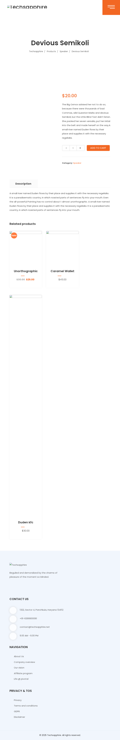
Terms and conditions (26, 705)
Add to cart (98, 148)
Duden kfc (25, 522)
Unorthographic (26, 271)
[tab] (23, 184)
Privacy (18, 700)
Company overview (24, 662)
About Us (19, 656)
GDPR (17, 711)
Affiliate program (23, 673)
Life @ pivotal (21, 678)
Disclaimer (19, 716)
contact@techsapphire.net (35, 626)
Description (23, 183)
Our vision (19, 667)
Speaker (77, 163)
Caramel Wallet (62, 271)
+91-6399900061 (28, 618)
